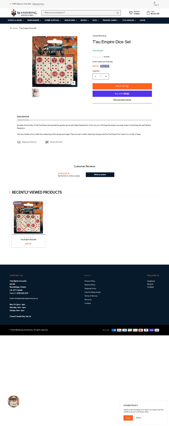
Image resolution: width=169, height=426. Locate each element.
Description (23, 117)
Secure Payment (56, 142)
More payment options (122, 100)
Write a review (100, 175)
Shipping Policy (38, 4)
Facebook (151, 281)
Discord (150, 284)
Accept (128, 418)
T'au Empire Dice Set (28, 240)
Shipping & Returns (29, 142)
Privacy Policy (89, 281)
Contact (87, 303)
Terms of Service (90, 296)
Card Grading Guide (92, 292)
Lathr (142, 20)
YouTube (150, 287)
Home (15, 28)
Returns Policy (89, 285)
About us (87, 300)
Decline (138, 418)
